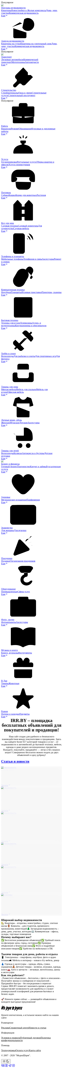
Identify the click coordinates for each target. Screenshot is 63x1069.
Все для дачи (7, 223)
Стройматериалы (9, 93)
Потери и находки (10, 714)
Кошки (12, 195)
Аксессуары (48, 259)
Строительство (8, 90)
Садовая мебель (21, 228)
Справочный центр (19, 1027)
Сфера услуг (24, 591)
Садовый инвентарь (28, 226)
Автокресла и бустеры (33, 453)
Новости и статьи (37, 1027)
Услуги (4, 159)
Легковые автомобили (12, 59)
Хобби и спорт (8, 353)
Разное (4, 711)
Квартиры (6, 10)
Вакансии (6, 128)
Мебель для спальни (26, 389)
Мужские (14, 422)
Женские (5, 422)
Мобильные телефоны (12, 259)
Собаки (5, 195)
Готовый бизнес (9, 466)
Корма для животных (26, 195)
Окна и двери (25, 93)
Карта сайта (35, 1050)
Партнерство (23, 466)
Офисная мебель (15, 392)
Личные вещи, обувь (11, 420)
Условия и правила (10, 1037)
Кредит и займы (38, 466)
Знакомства (7, 527)
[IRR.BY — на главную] (11, 1008)
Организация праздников (22, 561)
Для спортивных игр (45, 356)
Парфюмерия (33, 500)
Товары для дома (9, 387)
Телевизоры (26, 323)
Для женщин (7, 530)
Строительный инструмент (21, 95)
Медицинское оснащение (14, 500)
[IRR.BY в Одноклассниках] (6, 1066)
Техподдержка (8, 1050)
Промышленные (9, 591)
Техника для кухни (10, 323)
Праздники (6, 558)
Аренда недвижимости (12, 41)
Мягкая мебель (8, 389)
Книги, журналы (9, 653)
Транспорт (6, 57)
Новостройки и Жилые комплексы (28, 10)
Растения (41, 195)
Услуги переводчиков (19, 164)
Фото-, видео (7, 619)
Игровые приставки (32, 292)
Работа (4, 126)
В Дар (4, 681)
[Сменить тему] (6, 1061)
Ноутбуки (6, 292)
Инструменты (25, 653)
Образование (25, 128)
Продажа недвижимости (13, 7)
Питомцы (6, 192)
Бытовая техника (9, 320)
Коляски (18, 453)
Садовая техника (9, 226)
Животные (14, 683)
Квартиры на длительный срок (36, 43)
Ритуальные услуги (26, 162)
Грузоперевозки (9, 162)
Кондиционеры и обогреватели (30, 325)
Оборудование (8, 589)
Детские (23, 422)
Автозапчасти (32, 62)
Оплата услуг (22, 1050)
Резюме (14, 128)
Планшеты (16, 292)
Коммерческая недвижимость (24, 13)
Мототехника (18, 62)
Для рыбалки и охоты (24, 356)
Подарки (5, 561)
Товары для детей (10, 450)
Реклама (5, 1027)
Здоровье (5, 497)
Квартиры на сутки (11, 43)
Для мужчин (20, 530)
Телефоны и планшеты (12, 256)
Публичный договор (30, 1037)
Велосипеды (7, 356)
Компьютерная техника (13, 289)
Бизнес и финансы (10, 464)
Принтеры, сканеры (52, 292)
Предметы (24, 714)
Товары (5, 683)
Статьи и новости (15, 761)
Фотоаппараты (8, 622)
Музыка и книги (9, 650)
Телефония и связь (32, 259)
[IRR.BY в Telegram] (10, 1066)
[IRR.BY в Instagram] (13, 1066)
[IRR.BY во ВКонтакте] (3, 1066)
